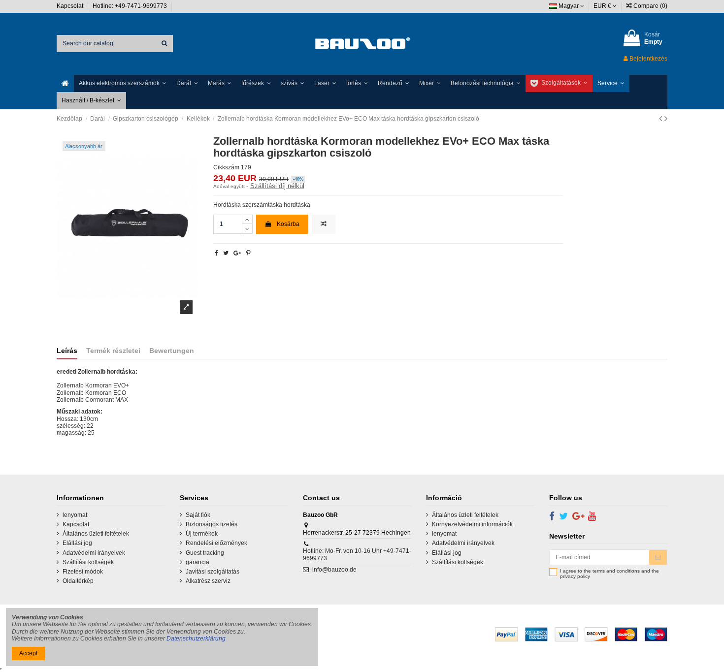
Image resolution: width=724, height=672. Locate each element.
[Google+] (237, 253)
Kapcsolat (71, 5)
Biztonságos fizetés (211, 524)
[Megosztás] (216, 253)
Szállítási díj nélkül (277, 186)
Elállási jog (77, 543)
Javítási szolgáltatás (212, 571)
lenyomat (75, 515)
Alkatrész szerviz (208, 580)
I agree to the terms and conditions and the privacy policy (609, 573)
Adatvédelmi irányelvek (94, 552)
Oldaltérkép (78, 580)
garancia (197, 562)
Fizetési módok (83, 571)
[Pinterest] (248, 253)
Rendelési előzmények (216, 543)
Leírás (67, 350)
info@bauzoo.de (334, 569)
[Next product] (665, 119)
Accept (28, 653)
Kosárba (288, 224)
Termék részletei (113, 350)
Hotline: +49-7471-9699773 (130, 5)
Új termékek (202, 533)
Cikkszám (226, 167)
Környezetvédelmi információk (472, 524)
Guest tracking (205, 552)
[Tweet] (226, 253)
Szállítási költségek (88, 562)
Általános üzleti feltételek (96, 533)
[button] (122, 83)
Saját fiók (198, 515)
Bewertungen (171, 350)
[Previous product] (661, 119)
